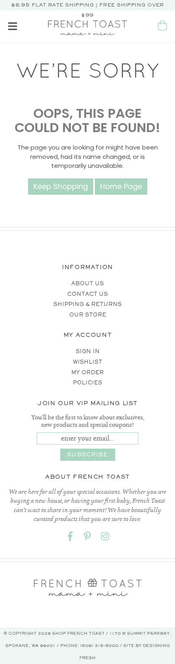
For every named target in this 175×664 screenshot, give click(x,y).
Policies (87, 383)
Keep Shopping (60, 186)
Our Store (87, 315)
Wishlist (87, 362)
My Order (87, 372)
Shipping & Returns (87, 304)
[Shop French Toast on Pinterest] (87, 538)
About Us (87, 283)
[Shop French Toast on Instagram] (105, 538)
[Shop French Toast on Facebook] (70, 538)
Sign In (88, 351)
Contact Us (87, 294)
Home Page (121, 186)
